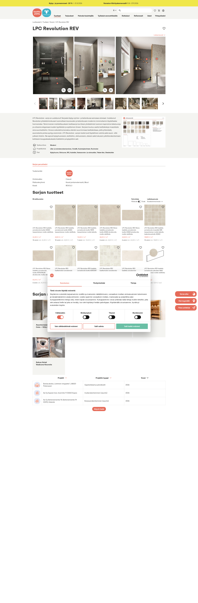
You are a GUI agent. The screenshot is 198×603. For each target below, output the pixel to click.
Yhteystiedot (160, 16)
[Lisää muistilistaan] (164, 28)
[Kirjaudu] (163, 10)
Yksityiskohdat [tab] (99, 283)
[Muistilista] (155, 10)
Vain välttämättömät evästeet (66, 326)
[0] (159, 10)
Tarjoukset (69, 16)
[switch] (86, 317)
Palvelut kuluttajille (86, 16)
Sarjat (52, 22)
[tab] (40, 164)
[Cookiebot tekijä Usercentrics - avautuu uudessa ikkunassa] (138, 275)
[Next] (163, 103)
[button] (159, 35)
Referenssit (138, 16)
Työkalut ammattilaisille (107, 16)
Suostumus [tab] (64, 283)
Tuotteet (57, 16)
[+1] (110, 215)
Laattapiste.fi (37, 22)
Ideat (149, 16)
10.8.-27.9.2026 (120, 3)
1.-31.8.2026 (65, 3)
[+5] (43, 215)
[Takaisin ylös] (194, 599)
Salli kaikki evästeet (132, 326)
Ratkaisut (126, 16)
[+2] (87, 215)
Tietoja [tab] (133, 283)
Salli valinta (99, 326)
